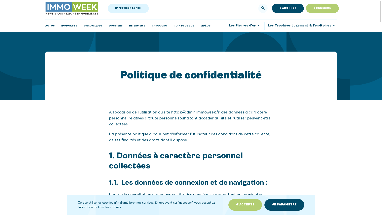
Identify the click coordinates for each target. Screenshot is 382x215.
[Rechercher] (263, 8)
